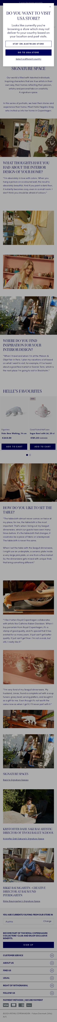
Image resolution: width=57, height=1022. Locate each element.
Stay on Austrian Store (28, 44)
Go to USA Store (28, 52)
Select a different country (28, 59)
